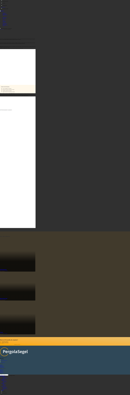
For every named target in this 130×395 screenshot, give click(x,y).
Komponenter (4, 382)
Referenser (2, 19)
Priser (3, 15)
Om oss (2, 26)
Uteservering (4, 384)
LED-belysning (4, 17)
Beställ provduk (4, 387)
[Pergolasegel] (2, 11)
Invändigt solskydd (5, 378)
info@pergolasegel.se (4, 360)
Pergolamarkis (4, 376)
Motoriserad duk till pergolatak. (3, 299)
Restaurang (4, 21)
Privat (3, 20)
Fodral (3, 18)
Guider (2, 386)
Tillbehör (2, 16)
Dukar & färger (3, 379)
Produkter (2, 12)
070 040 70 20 (3, 362)
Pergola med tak (5, 14)
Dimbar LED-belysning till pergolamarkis (4, 270)
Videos (3, 389)
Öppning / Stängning (5, 25)
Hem (0, 29)
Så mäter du (4, 24)
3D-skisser (4, 385)
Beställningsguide (5, 23)
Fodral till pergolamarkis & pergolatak (3, 333)
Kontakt (2, 390)
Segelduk (4, 13)
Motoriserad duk (3, 298)
